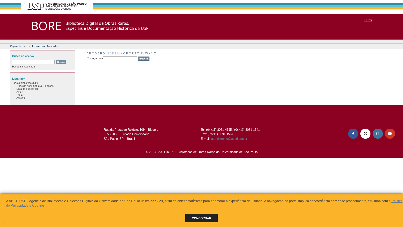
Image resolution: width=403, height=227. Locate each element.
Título (19, 95)
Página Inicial (18, 46)
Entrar (368, 20)
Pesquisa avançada (23, 66)
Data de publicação (27, 88)
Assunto (21, 97)
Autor (19, 92)
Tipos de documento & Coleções (35, 85)
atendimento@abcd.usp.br (229, 138)
